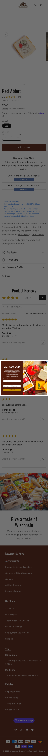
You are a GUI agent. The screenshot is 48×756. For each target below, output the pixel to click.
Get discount (12, 389)
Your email (5, 378)
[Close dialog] (46, 361)
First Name (5, 384)
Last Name (14, 384)
